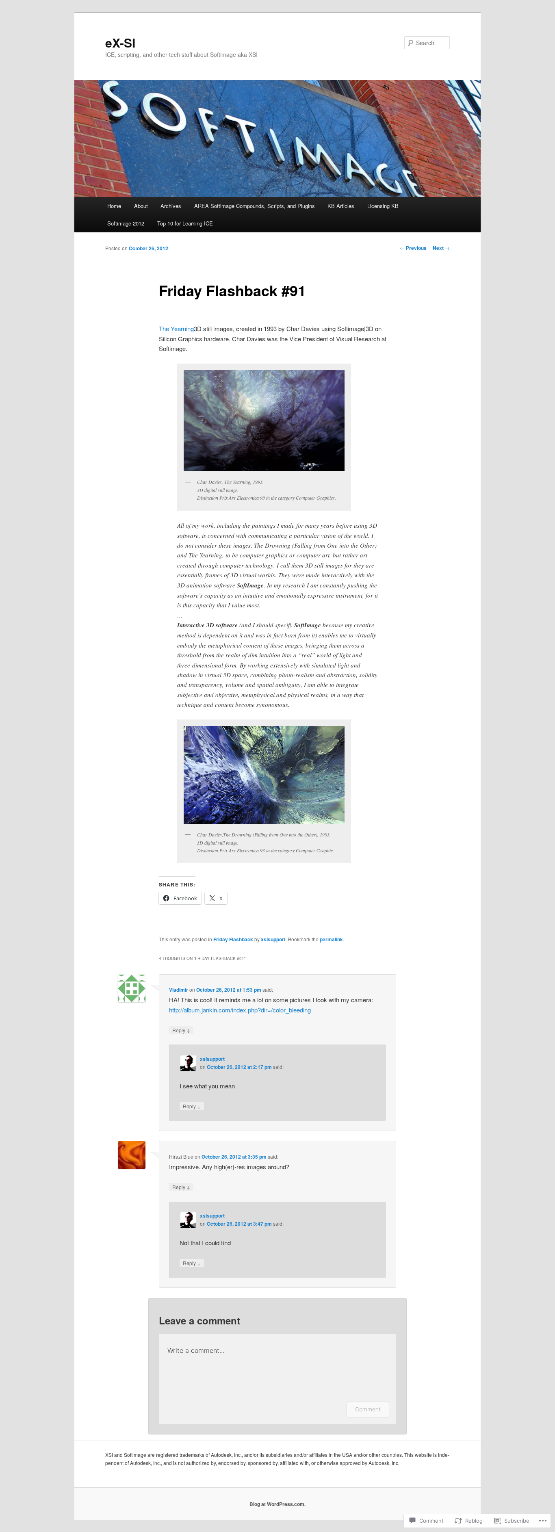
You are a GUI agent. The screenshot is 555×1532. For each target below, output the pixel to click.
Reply (181, 1030)
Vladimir (178, 989)
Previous (413, 247)
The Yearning (176, 328)
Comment (368, 1409)
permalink (331, 939)
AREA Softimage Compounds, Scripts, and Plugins (254, 206)
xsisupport (273, 939)
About (141, 206)
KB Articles (340, 206)
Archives (170, 206)
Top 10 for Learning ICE (185, 223)
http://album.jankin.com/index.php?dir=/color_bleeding (240, 1009)
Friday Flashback (233, 939)
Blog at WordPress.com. (277, 1504)
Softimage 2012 (125, 223)
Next (441, 247)
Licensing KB (383, 206)
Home (114, 206)
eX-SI (120, 42)
